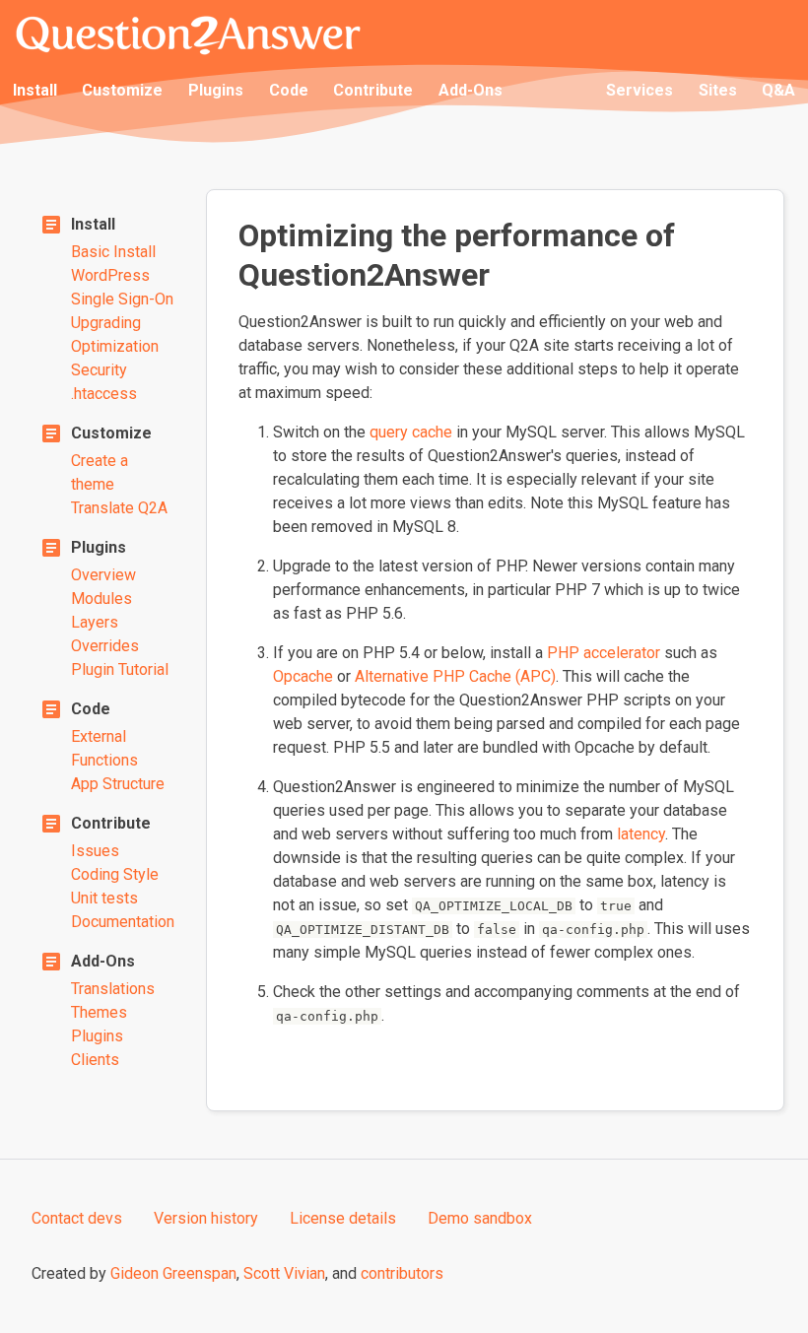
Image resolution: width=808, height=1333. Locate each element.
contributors (402, 1273)
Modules (101, 598)
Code (288, 90)
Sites (718, 90)
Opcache (303, 676)
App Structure (118, 783)
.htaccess (104, 393)
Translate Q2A (119, 508)
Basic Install (113, 251)
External (98, 736)
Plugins (215, 90)
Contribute (373, 90)
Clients (95, 1059)
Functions (104, 760)
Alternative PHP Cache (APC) (455, 676)
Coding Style (115, 874)
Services (639, 90)
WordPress (110, 275)
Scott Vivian (284, 1273)
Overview (103, 575)
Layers (94, 622)
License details (343, 1218)
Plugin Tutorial (119, 669)
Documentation (122, 921)
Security (99, 370)
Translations (113, 988)
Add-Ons (470, 90)
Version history (206, 1218)
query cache (411, 432)
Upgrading (106, 322)
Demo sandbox (480, 1218)
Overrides (105, 645)
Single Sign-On (122, 299)
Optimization (115, 346)
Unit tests (104, 898)
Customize (122, 90)
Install (35, 90)
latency (641, 834)
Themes (99, 1012)
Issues (95, 850)
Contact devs (77, 1218)
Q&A (778, 90)
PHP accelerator (603, 652)
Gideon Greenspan (173, 1273)
